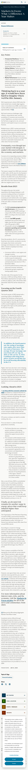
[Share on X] (6, 684)
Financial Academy (7, 677)
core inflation (22, 163)
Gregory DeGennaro (7, 26)
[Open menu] (25, 2)
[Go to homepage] (5, 2)
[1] (13, 109)
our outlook (4, 578)
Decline (14, 763)
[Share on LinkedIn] (10, 684)
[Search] (21, 2)
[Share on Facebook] (2, 684)
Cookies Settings (14, 755)
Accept (14, 759)
